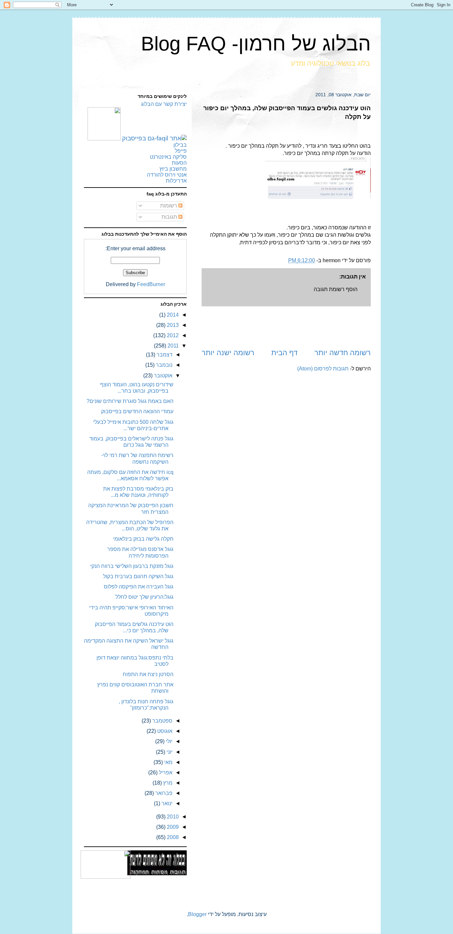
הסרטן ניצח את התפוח (148, 674)
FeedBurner (151, 284)
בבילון (180, 145)
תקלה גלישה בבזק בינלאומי (143, 539)
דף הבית (284, 353)
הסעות (179, 163)
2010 (172, 816)
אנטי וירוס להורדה (167, 175)
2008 (172, 837)
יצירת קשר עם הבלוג (164, 104)
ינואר (166, 803)
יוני (168, 752)
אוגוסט (164, 731)
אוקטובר (162, 375)
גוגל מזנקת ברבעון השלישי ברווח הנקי (131, 566)
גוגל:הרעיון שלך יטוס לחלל (144, 597)
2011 (172, 346)
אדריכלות (176, 181)
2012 (172, 335)
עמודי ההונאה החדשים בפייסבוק (137, 411)
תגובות (170, 217)
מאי (167, 762)
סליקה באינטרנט (168, 157)
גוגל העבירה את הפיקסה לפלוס (138, 586)
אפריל (165, 772)
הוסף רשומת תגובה (335, 289)
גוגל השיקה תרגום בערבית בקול (138, 576)
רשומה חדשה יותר (342, 353)
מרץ (167, 783)
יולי (168, 741)
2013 (172, 325)
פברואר (163, 793)
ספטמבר (161, 721)
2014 (172, 315)
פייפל (181, 151)
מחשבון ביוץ (173, 169)
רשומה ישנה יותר (228, 353)
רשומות (169, 205)
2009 (172, 827)
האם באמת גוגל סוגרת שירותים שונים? (130, 401)
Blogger (197, 914)
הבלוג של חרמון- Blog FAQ (256, 44)
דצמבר (163, 354)
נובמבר (163, 365)
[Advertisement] (286, 327)
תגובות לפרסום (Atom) (323, 368)
